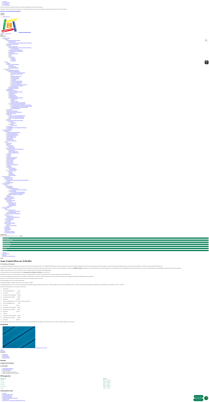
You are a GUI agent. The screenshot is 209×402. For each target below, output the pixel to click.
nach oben (2, 351)
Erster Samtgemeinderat (12, 133)
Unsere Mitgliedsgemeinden (13, 70)
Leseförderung (10, 216)
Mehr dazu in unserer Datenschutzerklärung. (10, 11)
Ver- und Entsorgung (11, 170)
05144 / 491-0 (7, 369)
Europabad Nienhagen (12, 212)
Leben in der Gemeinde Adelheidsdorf (17, 115)
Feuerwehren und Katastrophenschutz (15, 149)
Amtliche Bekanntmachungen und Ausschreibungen (20, 47)
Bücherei (7, 214)
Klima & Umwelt (8, 199)
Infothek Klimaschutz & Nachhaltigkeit (17, 103)
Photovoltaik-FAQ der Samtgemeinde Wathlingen (21, 106)
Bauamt (8, 144)
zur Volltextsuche (6, 5)
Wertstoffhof (12, 174)
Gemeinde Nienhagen (13, 87)
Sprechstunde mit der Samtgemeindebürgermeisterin (20, 42)
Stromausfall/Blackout (14, 152)
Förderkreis (13, 122)
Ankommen (9, 143)
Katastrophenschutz (13, 53)
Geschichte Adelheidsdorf (16, 81)
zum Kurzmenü (6, 3)
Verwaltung (7, 131)
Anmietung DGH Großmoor (17, 85)
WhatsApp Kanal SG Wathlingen (16, 50)
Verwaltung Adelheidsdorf (16, 74)
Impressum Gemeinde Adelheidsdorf (19, 84)
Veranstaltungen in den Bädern (13, 213)
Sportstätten (7, 228)
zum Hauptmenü (6, 2)
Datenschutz (5, 355)
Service (6, 142)
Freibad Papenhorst (11, 210)
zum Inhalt (5, 1)
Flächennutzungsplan (13, 188)
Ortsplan (9, 119)
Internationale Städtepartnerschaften (15, 120)
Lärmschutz (9, 206)
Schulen (8, 181)
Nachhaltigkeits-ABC (15, 108)
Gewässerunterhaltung (10, 198)
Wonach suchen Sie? (4, 236)
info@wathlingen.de (8, 368)
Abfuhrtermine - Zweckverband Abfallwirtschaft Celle (14, 400)
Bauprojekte (11, 52)
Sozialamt (9, 165)
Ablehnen (2, 13)
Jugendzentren (8, 222)
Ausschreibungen (15, 48)
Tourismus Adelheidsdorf (16, 82)
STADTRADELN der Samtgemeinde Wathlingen (17, 127)
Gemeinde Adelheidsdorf (14, 71)
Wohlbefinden (14, 99)
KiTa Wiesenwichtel (15, 78)
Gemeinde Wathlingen (14, 88)
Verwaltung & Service (7, 130)
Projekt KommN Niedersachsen (16, 91)
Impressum (5, 354)
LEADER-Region (10, 89)
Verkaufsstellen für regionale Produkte (19, 107)
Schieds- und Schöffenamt (12, 164)
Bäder (6, 208)
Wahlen (8, 63)
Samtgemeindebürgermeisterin (13, 40)
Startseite (5, 252)
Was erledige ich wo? (11, 137)
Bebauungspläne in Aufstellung (15, 194)
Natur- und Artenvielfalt (10, 223)
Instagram (13, 59)
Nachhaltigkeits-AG (13, 96)
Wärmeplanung (12, 204)
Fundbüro (9, 155)
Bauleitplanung (10, 187)
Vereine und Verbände (9, 231)
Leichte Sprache (6, 16)
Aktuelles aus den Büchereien (13, 217)
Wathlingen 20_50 (13, 93)
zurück (1, 349)
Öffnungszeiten (10, 161)
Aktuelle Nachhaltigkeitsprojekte (16, 97)
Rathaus (6, 39)
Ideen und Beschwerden (12, 157)
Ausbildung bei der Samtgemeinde (14, 112)
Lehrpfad (9, 220)
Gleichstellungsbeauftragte (13, 44)
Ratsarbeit (11, 65)
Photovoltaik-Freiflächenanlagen (18, 72)
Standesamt (9, 167)
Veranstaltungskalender (10, 232)
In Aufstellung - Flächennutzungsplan (19, 189)
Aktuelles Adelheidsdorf (16, 76)
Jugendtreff (13, 79)
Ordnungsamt (10, 162)
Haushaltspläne (10, 139)
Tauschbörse (12, 94)
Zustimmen (2, 14)
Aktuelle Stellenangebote (12, 111)
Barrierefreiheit (6, 356)
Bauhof (10, 171)
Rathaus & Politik (6, 38)
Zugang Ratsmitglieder (14, 68)
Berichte (9, 224)
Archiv (10, 54)
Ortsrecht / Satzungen (11, 140)
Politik (6, 62)
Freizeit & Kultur (6, 207)
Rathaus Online (10, 163)
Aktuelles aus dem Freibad (14, 211)
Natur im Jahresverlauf (12, 225)
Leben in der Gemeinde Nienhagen (16, 116)
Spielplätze (7, 226)
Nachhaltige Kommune (12, 90)
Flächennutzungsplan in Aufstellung (16, 193)
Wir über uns (7, 69)
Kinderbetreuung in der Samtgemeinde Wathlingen (18, 180)
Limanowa (11, 121)
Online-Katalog (10, 218)
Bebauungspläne (12, 191)
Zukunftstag (9, 128)
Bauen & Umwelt (6, 183)
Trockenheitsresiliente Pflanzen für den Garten (21, 105)
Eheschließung (12, 168)
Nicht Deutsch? (10, 159)
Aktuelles (9, 45)
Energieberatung (12, 205)
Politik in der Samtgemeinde (13, 64)
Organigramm (10, 138)
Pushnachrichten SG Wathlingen (16, 51)
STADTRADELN (8, 229)
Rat (12, 75)
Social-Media (12, 57)
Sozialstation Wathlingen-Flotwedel (10, 398)
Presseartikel (14, 125)
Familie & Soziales (6, 176)
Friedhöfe (9, 153)
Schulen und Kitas (8, 179)
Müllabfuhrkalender (11, 158)
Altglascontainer (12, 175)
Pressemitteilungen (13, 46)
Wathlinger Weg (12, 95)
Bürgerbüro (11, 146)
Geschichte (9, 114)
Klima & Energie (14, 101)
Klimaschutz (9, 201)
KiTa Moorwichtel (15, 77)
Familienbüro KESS (11, 148)
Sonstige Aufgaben (13, 169)
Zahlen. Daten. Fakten (11, 113)
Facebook (13, 58)
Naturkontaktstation (9, 219)
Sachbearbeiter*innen (11, 136)
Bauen (6, 185)
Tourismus (7, 230)
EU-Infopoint (9, 126)
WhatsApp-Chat (12, 41)
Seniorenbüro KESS (9, 182)
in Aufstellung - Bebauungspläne (18, 192)
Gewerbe (9, 156)
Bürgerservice (10, 145)
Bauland (8, 195)
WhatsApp (13, 60)
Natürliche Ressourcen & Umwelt (18, 102)
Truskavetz (11, 124)
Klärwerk (11, 173)
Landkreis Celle (6, 399)
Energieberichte (12, 202)
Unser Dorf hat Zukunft (16, 83)
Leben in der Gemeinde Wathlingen (16, 118)
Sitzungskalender (12, 66)
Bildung (13, 100)
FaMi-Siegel (9, 109)
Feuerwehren (12, 150)
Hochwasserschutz (11, 200)
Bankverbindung (6, 357)
